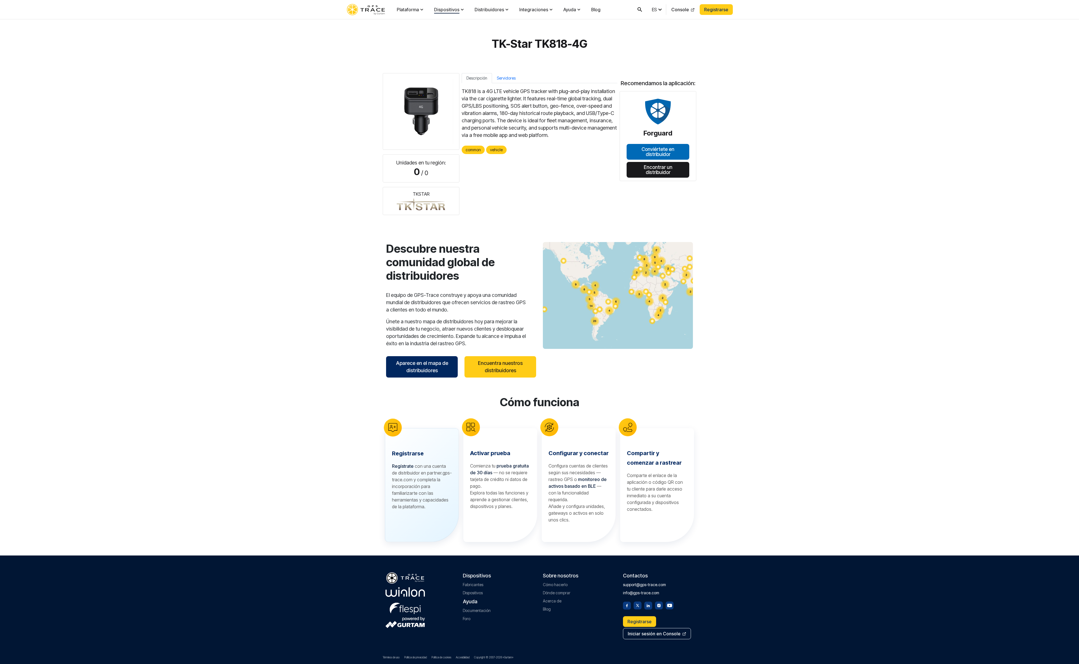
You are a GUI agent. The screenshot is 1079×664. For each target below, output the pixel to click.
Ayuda (569, 9)
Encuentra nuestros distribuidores (500, 366)
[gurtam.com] (405, 592)
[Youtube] (670, 605)
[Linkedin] (648, 605)
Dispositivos (446, 9)
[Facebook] (627, 605)
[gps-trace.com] (366, 9)
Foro (466, 618)
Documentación (477, 610)
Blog (595, 9)
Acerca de (552, 600)
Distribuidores (489, 9)
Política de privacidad (415, 657)
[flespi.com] (405, 607)
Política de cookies (441, 657)
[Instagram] (659, 605)
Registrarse (716, 9)
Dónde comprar (556, 592)
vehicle (496, 149)
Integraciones (533, 9)
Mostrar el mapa (618, 295)
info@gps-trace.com (641, 592)
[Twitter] (637, 605)
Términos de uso (391, 657)
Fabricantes (473, 584)
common (473, 149)
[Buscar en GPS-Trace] (640, 9)
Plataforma (408, 9)
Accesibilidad (463, 657)
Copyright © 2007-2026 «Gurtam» (493, 657)
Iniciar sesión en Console (654, 633)
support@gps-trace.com (644, 584)
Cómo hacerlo (555, 584)
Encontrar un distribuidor (658, 169)
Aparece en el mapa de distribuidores (422, 366)
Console (680, 9)
